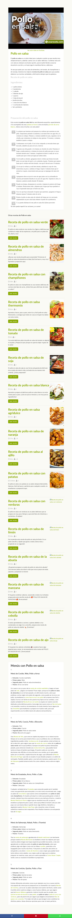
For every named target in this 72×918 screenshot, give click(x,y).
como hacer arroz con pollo (34, 697)
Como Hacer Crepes (53, 855)
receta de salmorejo (21, 837)
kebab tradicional (44, 837)
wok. (18, 690)
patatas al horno (32, 124)
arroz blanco (22, 793)
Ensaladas (31, 789)
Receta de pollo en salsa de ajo (28, 640)
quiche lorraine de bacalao (19, 894)
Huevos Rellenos (20, 892)
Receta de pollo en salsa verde (28, 222)
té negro (18, 811)
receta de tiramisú (32, 851)
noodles (42, 846)
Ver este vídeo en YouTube (35, 50)
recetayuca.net (33, 741)
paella (34, 894)
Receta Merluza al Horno (19, 800)
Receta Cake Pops (28, 807)
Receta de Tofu (18, 736)
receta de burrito (39, 748)
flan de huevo (56, 704)
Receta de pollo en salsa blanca (28, 385)
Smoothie (16, 708)
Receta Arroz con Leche (31, 702)
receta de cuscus (41, 743)
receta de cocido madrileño (39, 688)
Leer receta (13, 238)
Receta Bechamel (26, 839)
